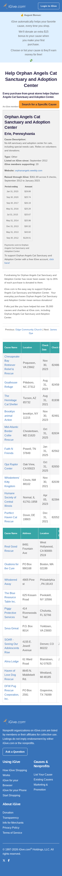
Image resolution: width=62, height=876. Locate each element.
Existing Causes (43, 779)
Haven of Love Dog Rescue (10, 675)
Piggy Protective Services (10, 612)
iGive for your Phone (15, 790)
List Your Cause (43, 774)
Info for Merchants (13, 822)
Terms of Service (12, 832)
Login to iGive (49, 6)
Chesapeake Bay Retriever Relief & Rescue (12, 365)
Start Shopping (11, 795)
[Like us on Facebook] (9, 860)
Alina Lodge (11, 661)
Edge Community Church (29, 329)
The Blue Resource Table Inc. (10, 597)
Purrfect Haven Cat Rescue (10, 517)
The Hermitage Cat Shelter (11, 400)
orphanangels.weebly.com (28, 170)
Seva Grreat (11, 628)
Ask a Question (15, 751)
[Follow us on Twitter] (4, 860)
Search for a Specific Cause (39, 104)
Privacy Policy (11, 827)
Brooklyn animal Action (9, 415)
